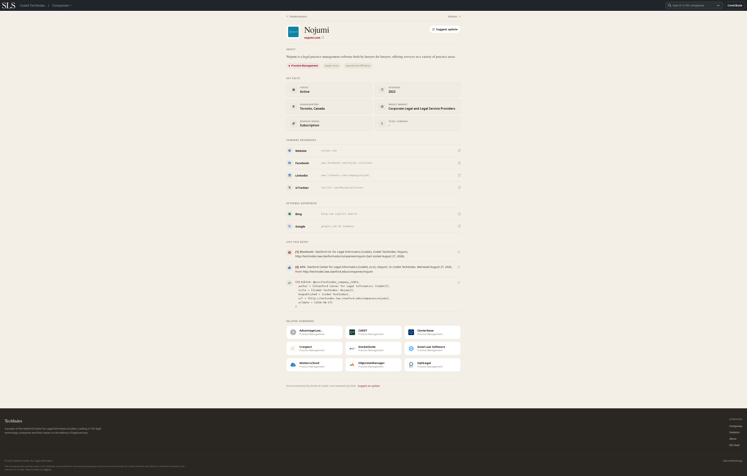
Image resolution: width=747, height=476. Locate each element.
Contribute (735, 5)
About (732, 438)
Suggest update (447, 29)
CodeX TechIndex (32, 5)
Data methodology (732, 460)
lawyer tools (332, 65)
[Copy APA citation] (459, 267)
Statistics (734, 432)
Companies (735, 426)
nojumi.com (312, 37)
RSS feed (734, 445)
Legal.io (47, 469)
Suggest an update (369, 386)
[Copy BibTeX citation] (459, 282)
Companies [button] (60, 5)
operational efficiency (358, 65)
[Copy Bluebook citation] (459, 252)
